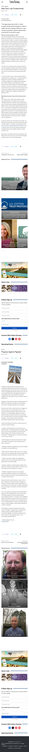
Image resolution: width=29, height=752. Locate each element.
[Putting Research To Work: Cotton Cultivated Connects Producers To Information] (14, 233)
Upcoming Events (7, 344)
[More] (20, 14)
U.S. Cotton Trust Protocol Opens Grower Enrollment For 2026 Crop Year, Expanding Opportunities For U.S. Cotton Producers (14, 216)
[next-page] (4, 251)
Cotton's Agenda (4, 6)
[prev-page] (2, 251)
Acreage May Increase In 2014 (7, 154)
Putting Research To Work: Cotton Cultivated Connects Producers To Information (14, 245)
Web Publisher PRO (17, 741)
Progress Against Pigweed (22, 154)
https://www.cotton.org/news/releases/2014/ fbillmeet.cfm (13, 125)
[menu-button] (2, 2)
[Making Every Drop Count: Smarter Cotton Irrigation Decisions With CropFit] (14, 176)
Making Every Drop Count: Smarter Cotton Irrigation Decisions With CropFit (14, 187)
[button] (27, 2)
